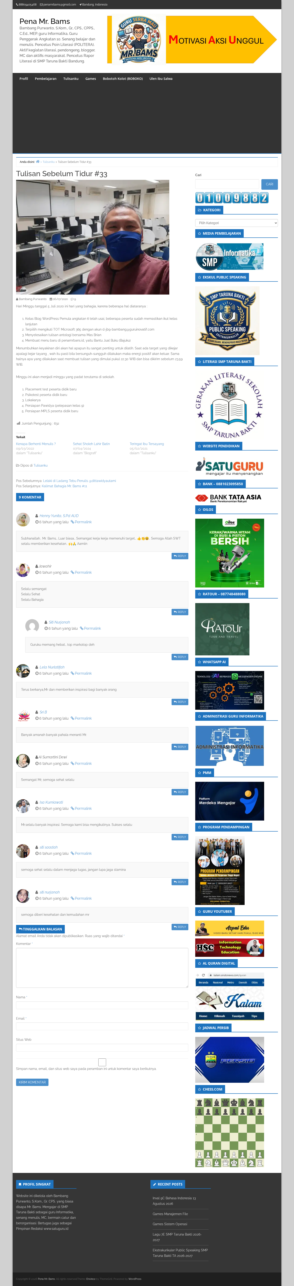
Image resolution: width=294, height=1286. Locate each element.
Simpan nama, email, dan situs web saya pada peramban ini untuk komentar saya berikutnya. (86, 1069)
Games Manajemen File (170, 1214)
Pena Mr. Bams (45, 21)
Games (90, 78)
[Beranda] (38, 161)
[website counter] (232, 197)
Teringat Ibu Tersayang (147, 444)
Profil (24, 78)
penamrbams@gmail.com (59, 4)
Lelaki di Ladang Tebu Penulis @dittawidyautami (79, 481)
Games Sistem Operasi (170, 1224)
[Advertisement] (147, 119)
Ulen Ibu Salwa (161, 78)
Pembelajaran (46, 78)
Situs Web (23, 1039)
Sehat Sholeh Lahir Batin (91, 444)
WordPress (134, 1279)
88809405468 (28, 4)
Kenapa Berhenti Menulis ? (36, 444)
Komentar (24, 944)
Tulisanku (71, 78)
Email (21, 1018)
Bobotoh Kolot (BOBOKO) (123, 78)
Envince (90, 1279)
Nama (21, 997)
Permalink (83, 522)
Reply (182, 556)
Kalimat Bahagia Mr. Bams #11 (64, 486)
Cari (198, 175)
